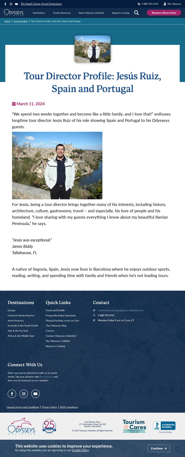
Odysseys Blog (20, 21)
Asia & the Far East (18, 330)
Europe (11, 310)
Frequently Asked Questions (61, 315)
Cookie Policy (80, 450)
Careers (50, 330)
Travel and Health (55, 310)
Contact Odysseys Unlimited (61, 336)
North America (16, 320)
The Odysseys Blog (56, 325)
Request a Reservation (164, 12)
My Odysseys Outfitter (58, 341)
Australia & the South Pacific (23, 325)
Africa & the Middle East (21, 336)
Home (7, 21)
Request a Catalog (55, 346)
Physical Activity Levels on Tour (62, 320)
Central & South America (21, 315)
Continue (157, 448)
